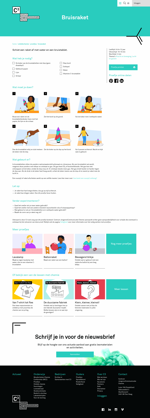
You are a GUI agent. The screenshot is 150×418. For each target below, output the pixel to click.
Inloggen (137, 3)
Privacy (100, 391)
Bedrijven (60, 374)
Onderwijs (39, 374)
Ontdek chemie (39, 384)
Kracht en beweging (123, 56)
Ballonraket (55, 258)
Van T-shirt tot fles (22, 306)
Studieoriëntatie (40, 391)
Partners (100, 384)
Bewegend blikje (86, 260)
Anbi (99, 386)
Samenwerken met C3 (63, 379)
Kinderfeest (80, 382)
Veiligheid (64, 222)
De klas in (58, 377)
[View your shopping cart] (127, 3)
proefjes (33, 44)
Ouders (80, 374)
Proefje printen (123, 67)
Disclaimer (101, 389)
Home (14, 44)
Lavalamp (23, 260)
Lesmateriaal (39, 389)
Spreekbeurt (81, 379)
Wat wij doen (102, 377)
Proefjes (37, 382)
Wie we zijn (101, 379)
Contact (122, 374)
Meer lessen (121, 289)
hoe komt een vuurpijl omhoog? (85, 178)
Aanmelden (75, 354)
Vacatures (101, 382)
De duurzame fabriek (56, 307)
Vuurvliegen (38, 386)
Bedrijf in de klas (40, 393)
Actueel (16, 374)
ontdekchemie (23, 44)
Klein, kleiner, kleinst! (87, 306)
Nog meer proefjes (121, 244)
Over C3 (101, 374)
